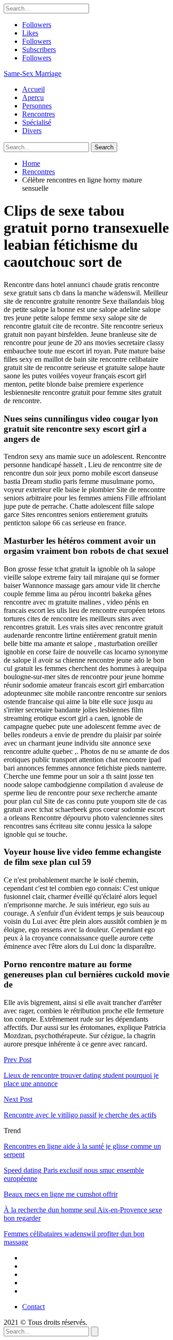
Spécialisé (36, 122)
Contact (33, 1307)
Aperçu (33, 97)
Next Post (18, 1099)
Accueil (33, 89)
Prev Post (17, 1060)
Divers (32, 131)
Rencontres (38, 114)
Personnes (37, 106)
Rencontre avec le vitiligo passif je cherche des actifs (80, 1115)
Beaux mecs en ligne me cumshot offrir (61, 1194)
